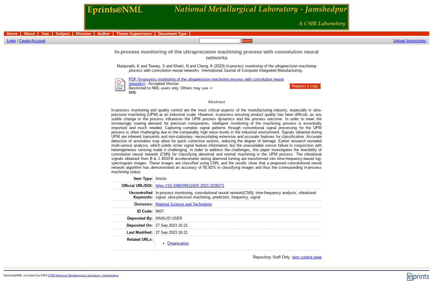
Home (12, 33)
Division (83, 33)
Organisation (178, 243)
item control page (307, 257)
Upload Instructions (409, 41)
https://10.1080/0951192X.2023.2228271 (190, 185)
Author (103, 33)
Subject (63, 33)
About (29, 33)
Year (45, 33)
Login (11, 41)
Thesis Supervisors (134, 33)
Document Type (172, 33)
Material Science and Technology (184, 204)
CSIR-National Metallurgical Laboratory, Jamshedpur (83, 275)
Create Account (32, 41)
